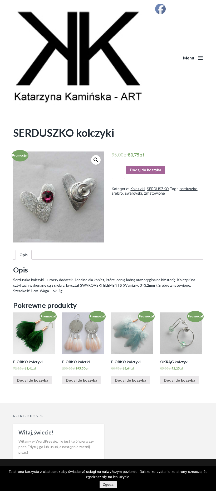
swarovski (133, 193)
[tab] (24, 255)
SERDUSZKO (158, 188)
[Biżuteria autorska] (108, 58)
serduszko (188, 188)
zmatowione (154, 193)
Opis (23, 254)
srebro (117, 193)
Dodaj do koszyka (145, 170)
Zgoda (108, 485)
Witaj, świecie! (35, 432)
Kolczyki (137, 188)
